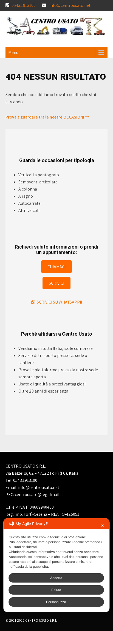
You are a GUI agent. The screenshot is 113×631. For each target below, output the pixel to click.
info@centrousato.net (70, 5)
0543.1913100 (24, 5)
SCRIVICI (56, 283)
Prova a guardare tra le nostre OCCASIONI (45, 117)
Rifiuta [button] (56, 590)
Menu (13, 52)
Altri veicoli (28, 210)
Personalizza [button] (56, 602)
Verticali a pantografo (38, 175)
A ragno (25, 196)
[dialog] (56, 565)
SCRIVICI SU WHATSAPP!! (58, 302)
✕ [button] (102, 525)
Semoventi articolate (38, 182)
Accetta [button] (56, 578)
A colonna (27, 189)
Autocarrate (29, 203)
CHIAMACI (56, 266)
